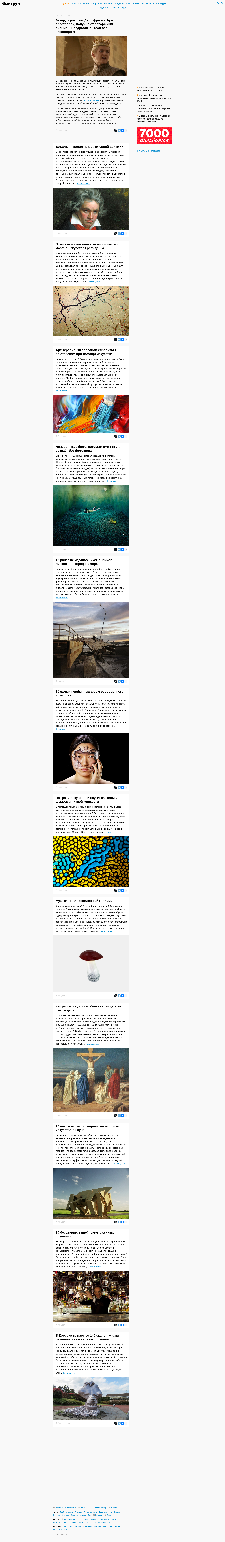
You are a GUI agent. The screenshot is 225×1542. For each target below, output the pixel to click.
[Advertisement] (73, 1448)
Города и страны (65, 1423)
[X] (115, 130)
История (61, 681)
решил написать (91, 100)
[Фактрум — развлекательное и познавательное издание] (11, 4)
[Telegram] (119, 130)
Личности (62, 549)
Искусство (60, 15)
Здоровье (62, 436)
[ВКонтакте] (122, 130)
